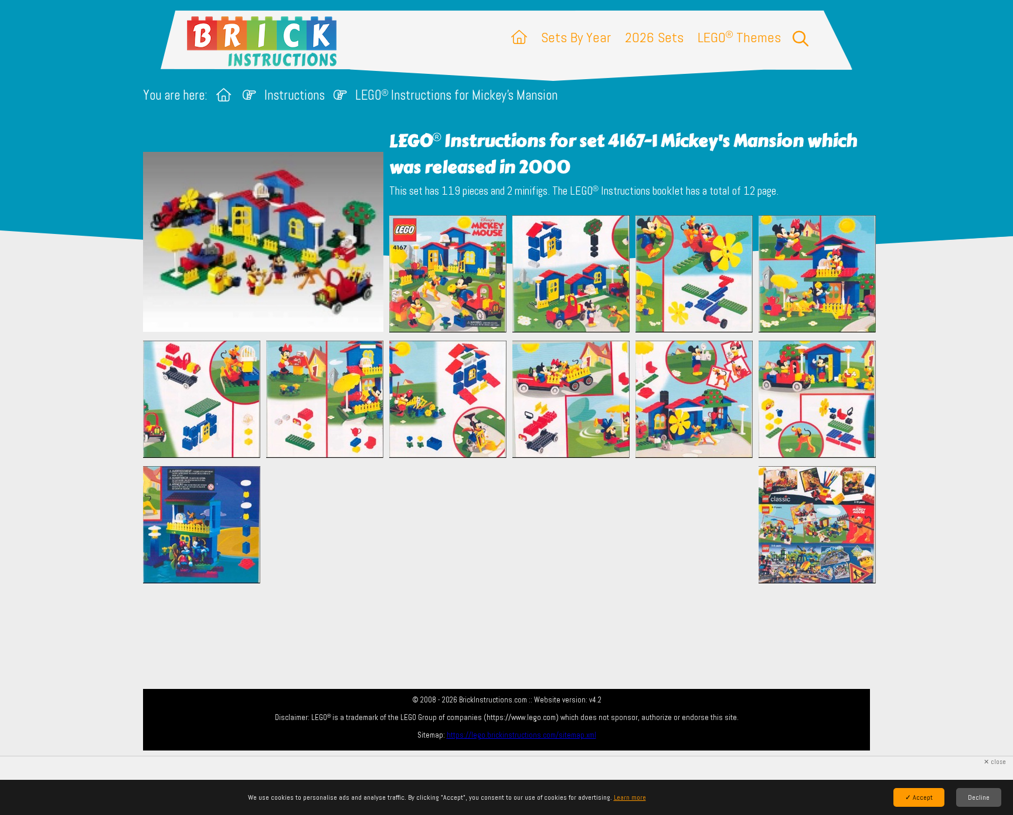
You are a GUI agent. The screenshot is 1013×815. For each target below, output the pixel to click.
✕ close (995, 762)
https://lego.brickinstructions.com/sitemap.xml (521, 735)
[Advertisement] (512, 524)
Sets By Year (576, 37)
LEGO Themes (739, 37)
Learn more (630, 797)
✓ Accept (919, 797)
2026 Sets (654, 37)
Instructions (294, 95)
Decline (979, 797)
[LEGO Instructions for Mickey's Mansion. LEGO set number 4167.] (447, 275)
